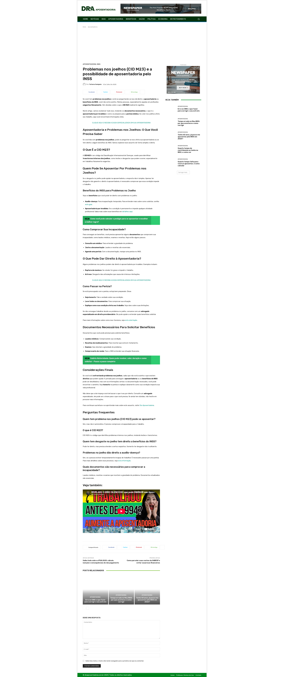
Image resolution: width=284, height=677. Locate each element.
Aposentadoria (92, 27)
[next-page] (87, 608)
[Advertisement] (142, 44)
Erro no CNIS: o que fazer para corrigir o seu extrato (95, 601)
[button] (198, 19)
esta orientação (131, 320)
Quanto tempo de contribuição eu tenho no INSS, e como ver (188, 150)
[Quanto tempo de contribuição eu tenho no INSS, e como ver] (170, 149)
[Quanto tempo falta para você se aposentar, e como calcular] (170, 162)
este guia (88, 204)
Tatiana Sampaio (95, 84)
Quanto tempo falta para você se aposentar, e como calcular (189, 164)
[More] (142, 92)
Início (84, 27)
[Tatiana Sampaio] (84, 84)
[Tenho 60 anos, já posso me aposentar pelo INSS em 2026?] (147, 589)
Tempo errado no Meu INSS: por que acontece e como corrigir (121, 600)
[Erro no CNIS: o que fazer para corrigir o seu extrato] (95, 589)
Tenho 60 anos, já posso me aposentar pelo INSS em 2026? (147, 600)
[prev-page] (84, 608)
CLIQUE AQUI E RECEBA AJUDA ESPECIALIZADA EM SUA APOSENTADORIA (121, 123)
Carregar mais (182, 172)
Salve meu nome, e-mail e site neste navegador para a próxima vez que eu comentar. (115, 661)
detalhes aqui (127, 212)
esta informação (124, 461)
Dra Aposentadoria (147, 405)
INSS (98, 64)
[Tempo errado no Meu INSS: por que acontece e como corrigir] (121, 589)
